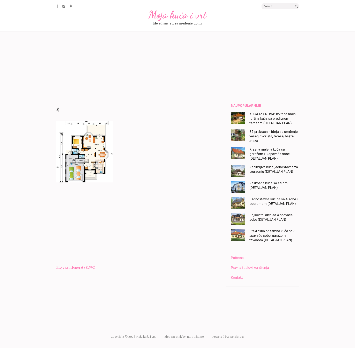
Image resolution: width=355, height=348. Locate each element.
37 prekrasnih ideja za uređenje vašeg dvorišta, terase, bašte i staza (273, 136)
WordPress (236, 337)
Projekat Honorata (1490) (75, 267)
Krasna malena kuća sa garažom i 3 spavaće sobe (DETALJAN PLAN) (269, 153)
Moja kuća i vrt (177, 14)
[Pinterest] (71, 6)
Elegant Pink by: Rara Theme (184, 337)
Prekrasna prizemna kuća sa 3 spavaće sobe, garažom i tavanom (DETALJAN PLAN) (272, 235)
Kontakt (237, 277)
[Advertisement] (177, 68)
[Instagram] (63, 6)
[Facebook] (57, 6)
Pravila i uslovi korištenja (250, 268)
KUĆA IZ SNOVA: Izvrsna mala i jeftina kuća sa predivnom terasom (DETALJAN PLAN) (273, 118)
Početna (237, 258)
